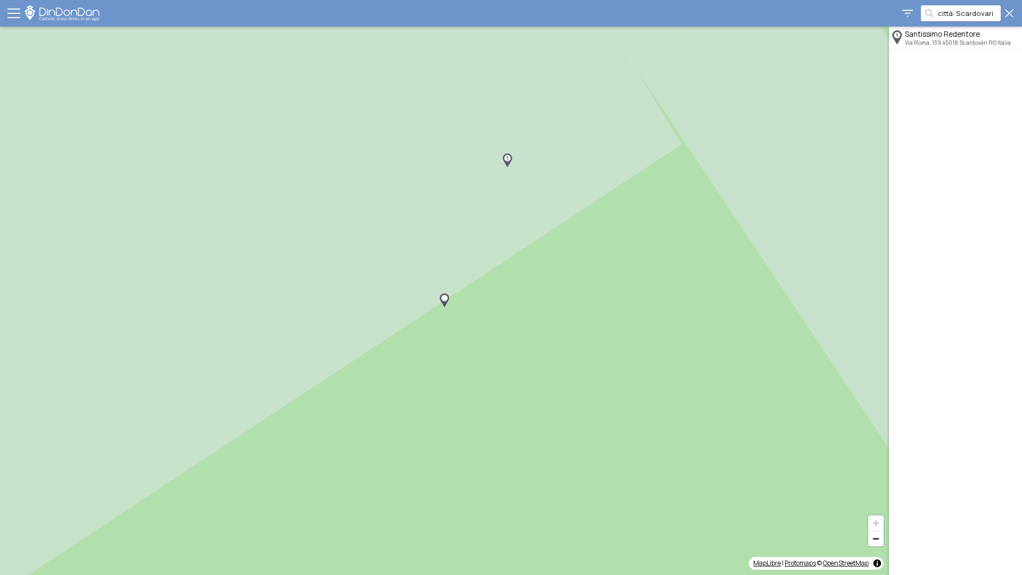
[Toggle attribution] (877, 563)
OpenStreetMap (846, 563)
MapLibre (767, 563)
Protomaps (800, 563)
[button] (507, 161)
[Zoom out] (876, 538)
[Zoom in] (876, 523)
